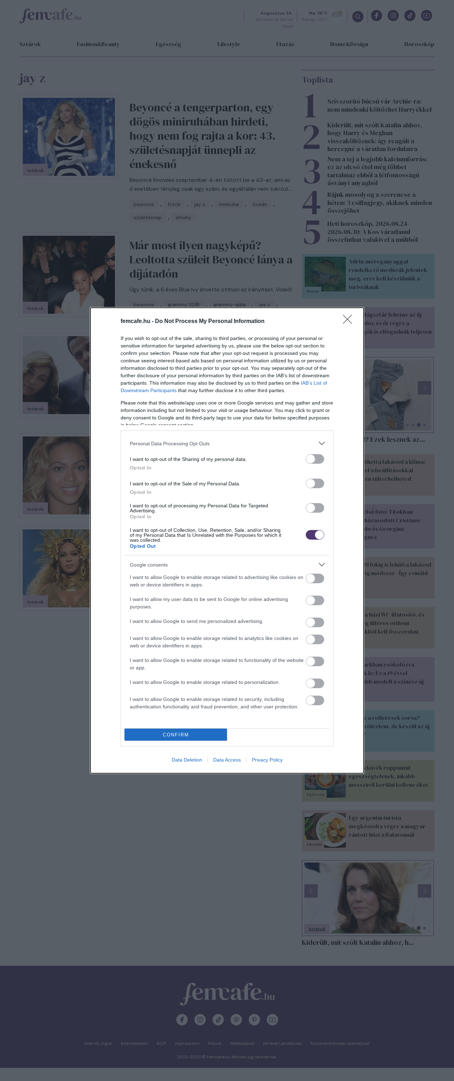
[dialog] (227, 540)
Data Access (227, 760)
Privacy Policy (267, 760)
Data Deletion (187, 760)
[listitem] (227, 443)
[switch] (315, 459)
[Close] (349, 321)
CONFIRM (176, 734)
